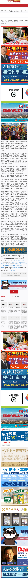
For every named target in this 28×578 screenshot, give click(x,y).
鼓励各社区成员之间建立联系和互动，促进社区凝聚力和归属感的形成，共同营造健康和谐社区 (10, 325)
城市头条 (21, 10)
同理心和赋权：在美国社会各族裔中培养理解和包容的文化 (3, 324)
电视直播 (10, 10)
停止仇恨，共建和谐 (13, 21)
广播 (5, 10)
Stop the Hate (16, 267)
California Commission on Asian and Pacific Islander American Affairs (14, 265)
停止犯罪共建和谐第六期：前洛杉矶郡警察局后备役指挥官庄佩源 (10, 310)
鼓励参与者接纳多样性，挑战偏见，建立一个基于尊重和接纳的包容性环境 (24, 324)
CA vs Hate (12, 270)
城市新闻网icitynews (15, 273)
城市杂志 (16, 10)
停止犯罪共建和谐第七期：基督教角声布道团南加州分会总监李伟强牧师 (24, 311)
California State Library (18, 260)
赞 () (14, 292)
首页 (2, 10)
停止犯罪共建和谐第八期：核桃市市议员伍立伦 (17, 309)
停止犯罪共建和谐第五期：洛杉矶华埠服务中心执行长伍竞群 (3, 310)
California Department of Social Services (13, 263)
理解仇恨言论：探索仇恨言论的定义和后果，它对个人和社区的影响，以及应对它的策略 (17, 325)
